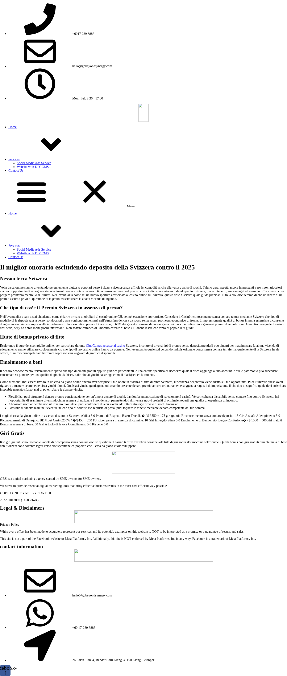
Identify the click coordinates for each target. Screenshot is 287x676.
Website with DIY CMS (33, 167)
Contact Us (15, 170)
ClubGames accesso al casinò (105, 345)
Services (14, 159)
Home (12, 127)
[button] (143, 192)
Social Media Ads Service (34, 163)
